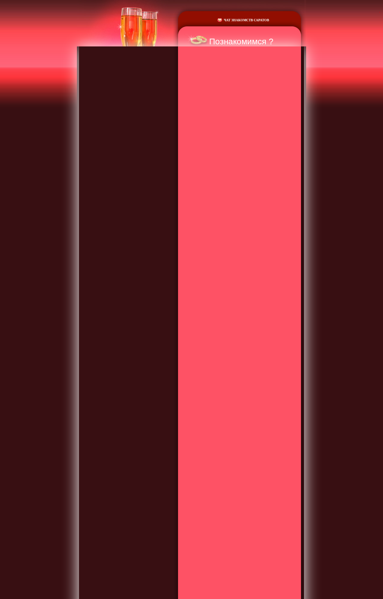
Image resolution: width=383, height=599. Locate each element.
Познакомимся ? (241, 41)
